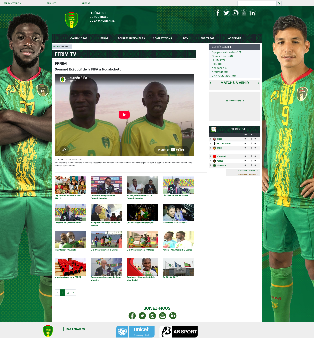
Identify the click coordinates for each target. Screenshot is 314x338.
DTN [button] (185, 38)
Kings (219, 139)
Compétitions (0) (222, 56)
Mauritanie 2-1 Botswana (175, 222)
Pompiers (221, 156)
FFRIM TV (52, 3)
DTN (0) (217, 64)
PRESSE (85, 3)
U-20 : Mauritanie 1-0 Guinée (104, 250)
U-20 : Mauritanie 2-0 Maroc (140, 250)
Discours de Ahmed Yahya (175, 195)
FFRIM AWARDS (12, 3)
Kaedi (219, 148)
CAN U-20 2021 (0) (224, 75)
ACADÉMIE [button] (234, 38)
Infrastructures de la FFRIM (68, 277)
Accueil (56, 46)
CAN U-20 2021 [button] (79, 38)
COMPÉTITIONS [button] (162, 38)
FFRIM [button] (104, 38)
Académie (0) (220, 67)
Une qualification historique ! (140, 222)
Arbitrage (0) (220, 71)
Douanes (221, 165)
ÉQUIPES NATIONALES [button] (131, 38)
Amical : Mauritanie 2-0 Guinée (177, 250)
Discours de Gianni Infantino (68, 222)
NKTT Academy (224, 143)
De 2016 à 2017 (170, 277)
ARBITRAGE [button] (207, 38)
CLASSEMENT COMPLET (248, 171)
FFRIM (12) (218, 60)
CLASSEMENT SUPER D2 (248, 174)
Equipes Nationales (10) (226, 52)
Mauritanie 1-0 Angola (65, 250)
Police (220, 161)
